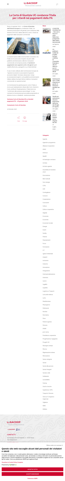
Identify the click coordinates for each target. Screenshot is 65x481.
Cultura (45, 206)
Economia (45, 216)
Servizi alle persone (48, 366)
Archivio (45, 163)
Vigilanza (45, 402)
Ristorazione (46, 356)
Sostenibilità (46, 380)
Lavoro (45, 281)
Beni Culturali (46, 179)
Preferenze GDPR (32, 478)
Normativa (46, 315)
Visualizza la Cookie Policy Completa (12, 462)
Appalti (45, 156)
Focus (44, 243)
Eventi (44, 230)
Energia (45, 226)
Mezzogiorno (46, 305)
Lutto (44, 298)
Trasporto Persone (48, 393)
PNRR (44, 329)
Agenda (45, 139)
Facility (45, 233)
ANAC (44, 149)
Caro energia (46, 182)
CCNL (44, 185)
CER (44, 189)
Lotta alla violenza (48, 294)
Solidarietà (46, 376)
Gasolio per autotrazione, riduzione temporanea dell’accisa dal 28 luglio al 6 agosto (56, 101)
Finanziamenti (46, 240)
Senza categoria (47, 359)
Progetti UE (46, 342)
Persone (45, 325)
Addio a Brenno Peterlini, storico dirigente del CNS (54, 118)
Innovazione (46, 267)
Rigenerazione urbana (49, 352)
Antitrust (45, 153)
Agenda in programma (49, 142)
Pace (44, 318)
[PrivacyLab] (12, 465)
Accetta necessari (32, 474)
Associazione (46, 175)
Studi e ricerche (47, 386)
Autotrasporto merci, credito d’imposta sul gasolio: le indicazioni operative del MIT (56, 84)
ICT (44, 250)
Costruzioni (46, 203)
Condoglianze (46, 192)
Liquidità (45, 288)
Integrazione (46, 271)
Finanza (45, 237)
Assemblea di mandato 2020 (49, 171)
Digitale (45, 213)
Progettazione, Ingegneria (50, 339)
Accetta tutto (32, 469)
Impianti (45, 257)
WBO (44, 406)
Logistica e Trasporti (48, 291)
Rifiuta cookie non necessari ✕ (54, 445)
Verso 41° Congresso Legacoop (48, 398)
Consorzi (45, 196)
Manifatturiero (47, 301)
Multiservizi (46, 308)
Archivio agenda (47, 166)
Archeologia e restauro (49, 159)
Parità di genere (47, 322)
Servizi (44, 363)
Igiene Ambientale (48, 254)
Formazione (46, 247)
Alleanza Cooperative (48, 146)
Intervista (45, 277)
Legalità (45, 284)
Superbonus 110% (48, 390)
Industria (45, 264)
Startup (45, 383)
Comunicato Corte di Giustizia (16, 105)
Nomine (45, 311)
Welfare (45, 409)
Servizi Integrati (47, 369)
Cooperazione (46, 199)
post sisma (46, 332)
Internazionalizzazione (49, 274)
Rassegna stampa (48, 346)
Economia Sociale (48, 223)
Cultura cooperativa (48, 209)
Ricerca (45, 349)
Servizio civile (46, 373)
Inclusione (45, 260)
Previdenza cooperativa (49, 335)
